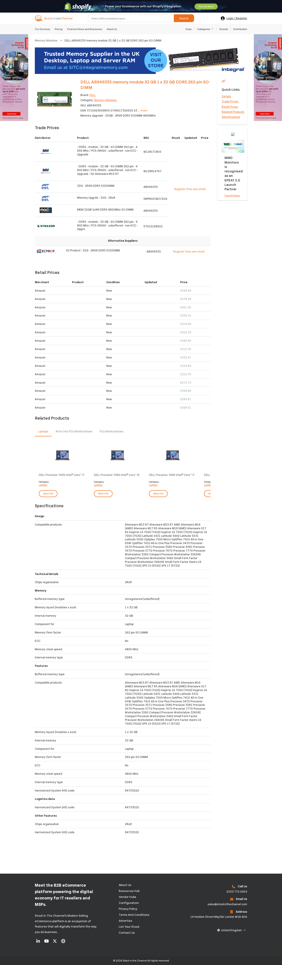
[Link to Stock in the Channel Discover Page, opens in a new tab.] (63, 942)
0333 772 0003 (236, 891)
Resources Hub (129, 891)
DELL (92, 95)
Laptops (43, 484)
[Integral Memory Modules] (141, 61)
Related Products (233, 111)
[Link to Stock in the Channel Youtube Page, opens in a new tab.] (46, 942)
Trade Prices (230, 101)
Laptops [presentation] (43, 431)
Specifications (231, 117)
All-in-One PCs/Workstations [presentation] (74, 431)
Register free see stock (190, 189)
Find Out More (206, 6)
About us (125, 885)
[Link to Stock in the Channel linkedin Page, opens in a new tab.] (38, 942)
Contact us (127, 932)
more (144, 110)
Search (184, 18)
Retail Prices (230, 106)
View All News (232, 195)
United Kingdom (231, 930)
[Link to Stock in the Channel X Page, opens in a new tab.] (55, 942)
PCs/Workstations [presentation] (111, 431)
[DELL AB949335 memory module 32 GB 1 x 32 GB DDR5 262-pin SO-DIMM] (54, 98)
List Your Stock (129, 926)
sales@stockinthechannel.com (227, 904)
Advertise (125, 920)
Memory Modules (46, 40)
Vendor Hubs (127, 897)
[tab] (43, 432)
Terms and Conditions (134, 914)
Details (226, 96)
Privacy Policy (128, 908)
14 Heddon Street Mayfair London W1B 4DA (218, 916)
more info (48, 493)
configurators (129, 903)
